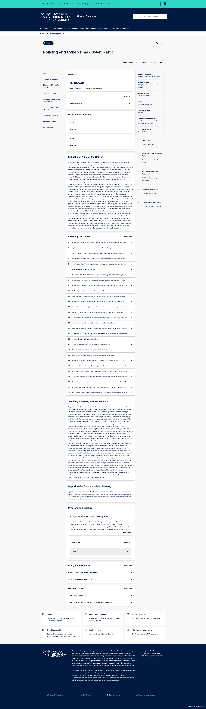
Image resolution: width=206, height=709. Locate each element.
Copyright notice (114, 695)
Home (42, 34)
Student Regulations (86, 4)
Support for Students (99, 28)
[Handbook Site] (54, 654)
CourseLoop (200, 706)
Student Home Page (68, 4)
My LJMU (101, 4)
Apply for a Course (51, 4)
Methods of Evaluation (121, 28)
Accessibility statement (57, 695)
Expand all (126, 96)
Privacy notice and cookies (147, 695)
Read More (127, 532)
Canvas (111, 4)
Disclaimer (86, 695)
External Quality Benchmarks (78, 28)
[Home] (57, 17)
